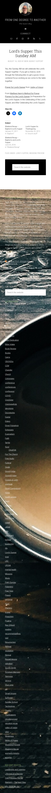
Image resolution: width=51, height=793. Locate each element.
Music (7, 578)
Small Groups (10, 693)
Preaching (9, 616)
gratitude (8, 484)
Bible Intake (10, 344)
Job (6, 531)
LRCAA (8, 565)
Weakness (9, 736)
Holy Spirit (9, 510)
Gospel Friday (11, 476)
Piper (7, 604)
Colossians (9, 378)
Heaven (8, 505)
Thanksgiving (10, 715)
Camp (7, 357)
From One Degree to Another (25, 20)
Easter (7, 417)
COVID (8, 396)
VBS (7, 732)
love (7, 557)
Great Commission (13, 488)
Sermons (9, 676)
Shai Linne (9, 685)
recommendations (13, 634)
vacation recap (11, 723)
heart (7, 501)
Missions (8, 574)
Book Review (10, 349)
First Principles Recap (14, 778)
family (7, 443)
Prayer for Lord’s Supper (15, 87)
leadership (9, 544)
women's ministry (12, 753)
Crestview (9, 400)
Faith (7, 438)
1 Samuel (9, 310)
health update (10, 497)
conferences (10, 387)
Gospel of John (11, 480)
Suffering (8, 698)
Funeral (8, 463)
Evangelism (10, 434)
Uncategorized (11, 719)
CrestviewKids (11, 404)
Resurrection (10, 642)
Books (8, 353)
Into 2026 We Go (12, 787)
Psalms (8, 621)
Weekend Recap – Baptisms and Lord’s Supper (13, 140)
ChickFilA (12, 450)
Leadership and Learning (15, 769)
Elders (7, 421)
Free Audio (9, 458)
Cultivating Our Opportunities (16, 268)
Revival (8, 655)
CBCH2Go (9, 361)
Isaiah (7, 523)
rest (6, 638)
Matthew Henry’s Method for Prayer (24, 93)
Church (8, 374)
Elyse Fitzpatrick (12, 425)
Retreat (8, 646)
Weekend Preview (36, 153)
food (7, 447)
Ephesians (9, 430)
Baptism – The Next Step (15, 782)
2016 (7, 314)
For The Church (11, 454)
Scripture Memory (12, 672)
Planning (8, 608)
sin (6, 689)
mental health (10, 569)
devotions (9, 408)
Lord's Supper (22, 153)
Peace (8, 595)
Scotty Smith (10, 668)
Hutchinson (9, 518)
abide (7, 323)
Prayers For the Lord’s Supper (17, 96)
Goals (7, 467)
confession (9, 391)
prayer (7, 612)
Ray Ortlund (10, 625)
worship (8, 757)
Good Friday (10, 471)
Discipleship (10, 413)
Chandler (8, 370)
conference (10, 383)
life (6, 548)
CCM (7, 366)
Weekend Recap (12, 749)
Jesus (7, 527)
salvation (9, 663)
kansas (8, 540)
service (8, 681)
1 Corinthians (10, 306)
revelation (9, 651)
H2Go (7, 493)
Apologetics (10, 331)
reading (8, 629)
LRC (6, 561)
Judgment (9, 535)
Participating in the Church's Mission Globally (23, 280)
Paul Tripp (9, 591)
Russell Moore (11, 659)
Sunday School (11, 702)
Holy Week (9, 514)
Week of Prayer (11, 740)
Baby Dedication (12, 340)
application (9, 336)
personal (8, 599)
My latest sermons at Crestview (19, 262)
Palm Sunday (10, 582)
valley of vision (11, 728)
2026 (7, 319)
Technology (10, 706)
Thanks (8, 710)
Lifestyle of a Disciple (14, 774)
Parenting (9, 587)
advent (8, 327)
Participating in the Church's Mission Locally (23, 272)
